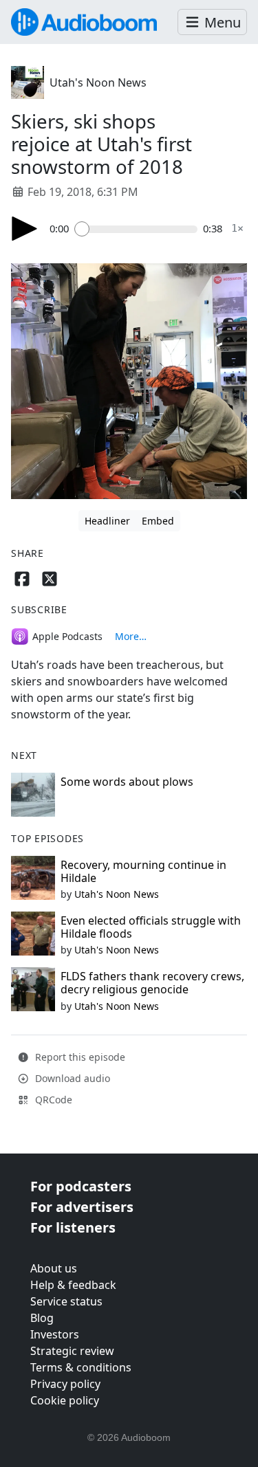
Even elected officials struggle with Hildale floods (151, 927)
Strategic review (72, 1350)
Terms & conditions (80, 1367)
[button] (212, 22)
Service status (66, 1301)
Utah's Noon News (98, 82)
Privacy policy (65, 1383)
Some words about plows (127, 781)
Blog (42, 1317)
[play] (25, 229)
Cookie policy (64, 1400)
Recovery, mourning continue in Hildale (143, 871)
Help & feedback (73, 1284)
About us (53, 1268)
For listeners (73, 1227)
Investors (54, 1334)
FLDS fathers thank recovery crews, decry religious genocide (152, 983)
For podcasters (80, 1186)
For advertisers (81, 1207)
